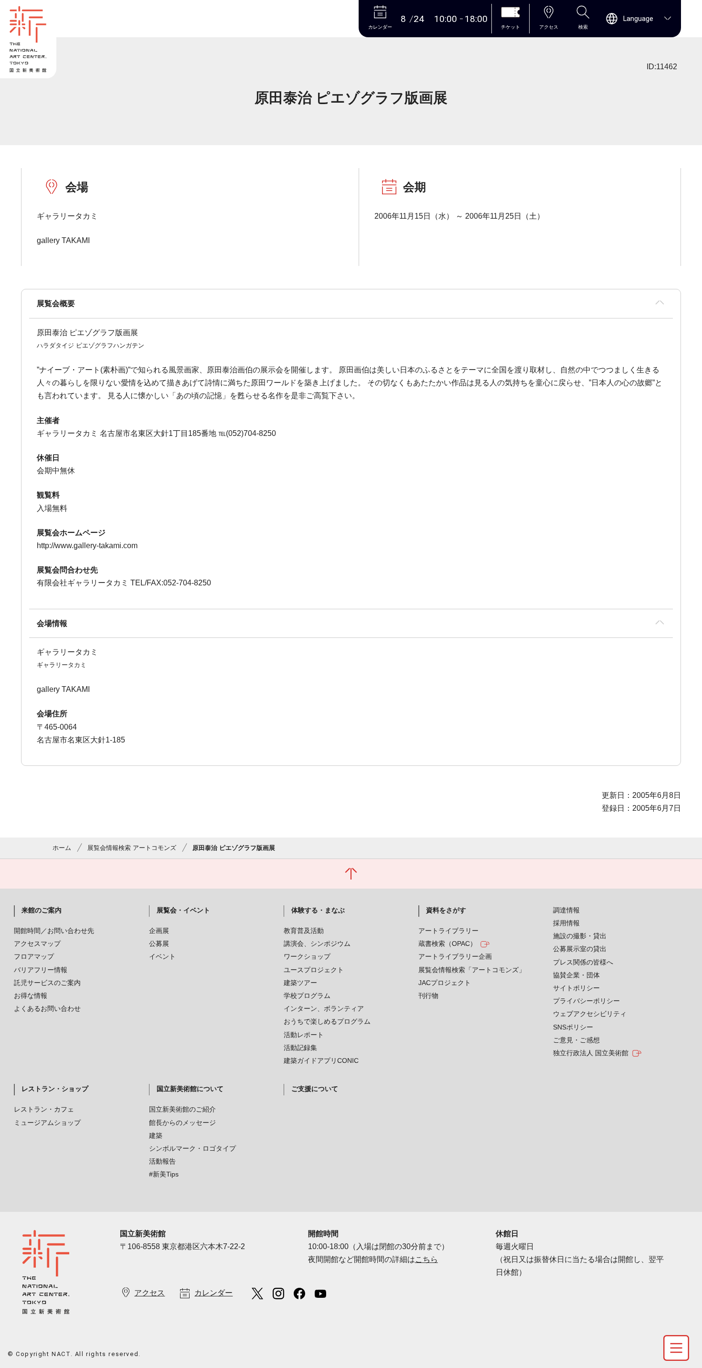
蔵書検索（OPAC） (447, 943)
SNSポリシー (573, 1027)
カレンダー (213, 1293)
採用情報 (566, 923)
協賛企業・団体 (576, 975)
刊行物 (428, 995)
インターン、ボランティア (324, 1008)
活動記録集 (300, 1047)
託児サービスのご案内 (47, 982)
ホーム (62, 847)
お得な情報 (30, 995)
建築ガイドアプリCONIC (321, 1060)
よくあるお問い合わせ (47, 1008)
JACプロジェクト (444, 982)
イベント (162, 956)
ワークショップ (307, 956)
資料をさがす (446, 910)
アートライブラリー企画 (455, 956)
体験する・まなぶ (318, 910)
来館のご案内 (41, 910)
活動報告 (162, 1161)
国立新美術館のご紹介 (182, 1109)
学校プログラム (307, 995)
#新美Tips (164, 1174)
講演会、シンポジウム (317, 943)
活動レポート (304, 1035)
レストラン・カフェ (44, 1109)
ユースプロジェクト (314, 970)
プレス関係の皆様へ (583, 962)
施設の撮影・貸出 (579, 936)
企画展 (159, 930)
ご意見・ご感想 (576, 1040)
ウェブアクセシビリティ (590, 1014)
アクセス (149, 1293)
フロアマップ (34, 956)
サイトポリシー (576, 988)
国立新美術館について (190, 1088)
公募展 (159, 943)
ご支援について (314, 1088)
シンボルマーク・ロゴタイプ (192, 1148)
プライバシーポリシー (586, 1001)
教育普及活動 (304, 930)
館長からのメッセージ (182, 1122)
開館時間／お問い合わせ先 (54, 930)
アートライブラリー (448, 930)
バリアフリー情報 (40, 970)
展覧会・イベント (183, 910)
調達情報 (566, 910)
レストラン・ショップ (54, 1088)
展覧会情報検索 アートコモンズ (131, 847)
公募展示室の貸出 (579, 949)
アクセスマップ (37, 943)
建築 (155, 1135)
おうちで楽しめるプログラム (327, 1021)
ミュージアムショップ (47, 1122)
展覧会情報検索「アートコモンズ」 (471, 970)
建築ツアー (300, 982)
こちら (426, 1259)
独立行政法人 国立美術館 (590, 1053)
